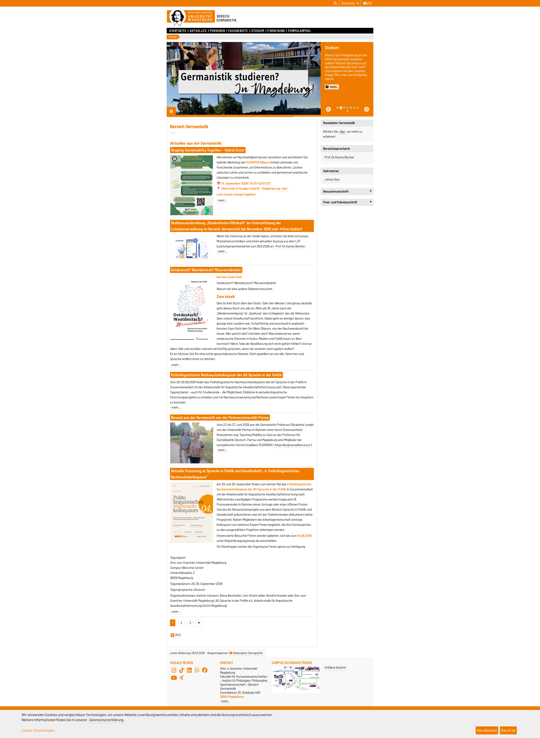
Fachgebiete (238, 30)
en (369, 3)
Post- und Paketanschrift (347, 202)
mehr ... (222, 200)
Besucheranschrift (347, 191)
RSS (178, 635)
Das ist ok (508, 730)
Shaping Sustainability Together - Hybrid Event (207, 150)
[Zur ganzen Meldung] (191, 214)
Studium (257, 30)
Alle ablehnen (487, 730)
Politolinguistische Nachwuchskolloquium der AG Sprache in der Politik (226, 375)
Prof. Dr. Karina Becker (290, 246)
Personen (217, 30)
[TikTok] (181, 670)
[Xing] (181, 678)
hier (285, 188)
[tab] (337, 108)
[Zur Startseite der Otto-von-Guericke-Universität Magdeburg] (191, 18)
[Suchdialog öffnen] (335, 3)
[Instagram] (174, 670)
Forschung (276, 30)
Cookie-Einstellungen (38, 730)
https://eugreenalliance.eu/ (292, 445)
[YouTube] (174, 678)
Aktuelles (198, 30)
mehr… (225, 701)
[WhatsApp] (197, 670)
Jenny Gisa (332, 179)
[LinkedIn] (189, 670)
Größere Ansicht (335, 667)
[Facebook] (205, 670)
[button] (328, 109)
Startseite (177, 30)
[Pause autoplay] (171, 111)
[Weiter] (199, 622)
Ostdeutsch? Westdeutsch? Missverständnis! (206, 270)
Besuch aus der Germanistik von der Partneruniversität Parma (220, 417)
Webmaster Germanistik (248, 653)
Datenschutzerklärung (106, 720)
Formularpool (299, 30)
